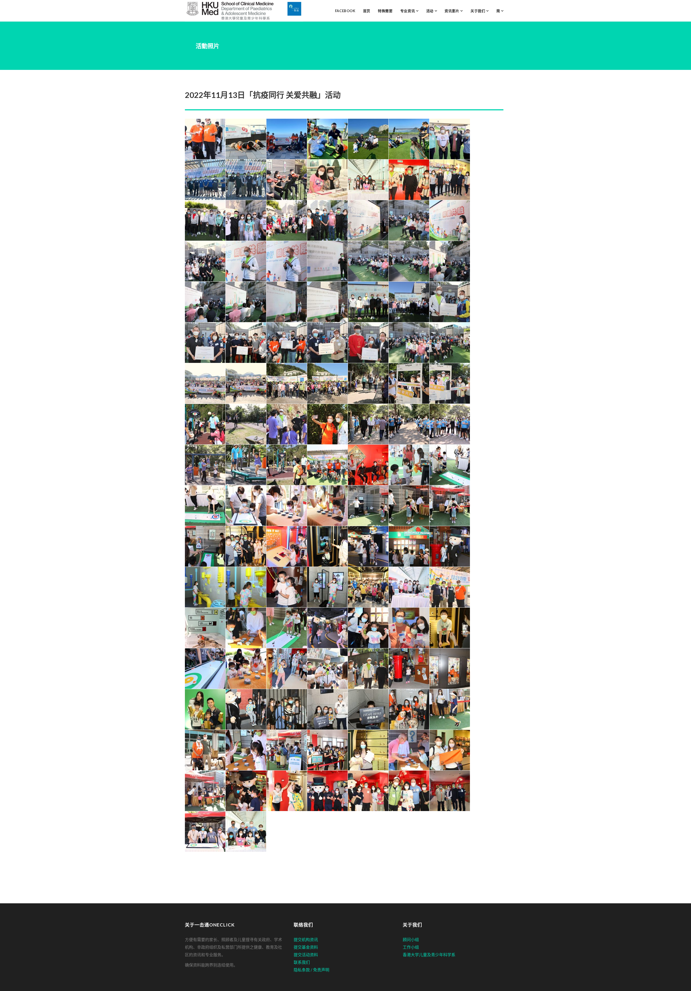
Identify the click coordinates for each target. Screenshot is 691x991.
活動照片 (207, 45)
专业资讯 (408, 11)
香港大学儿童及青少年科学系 (429, 954)
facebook (345, 11)
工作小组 (411, 947)
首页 (366, 11)
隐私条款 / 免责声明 (311, 969)
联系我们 (302, 962)
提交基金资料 (306, 947)
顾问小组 (411, 939)
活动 (430, 11)
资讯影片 (452, 11)
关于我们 (478, 11)
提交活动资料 (306, 954)
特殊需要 (385, 11)
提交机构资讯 (306, 939)
